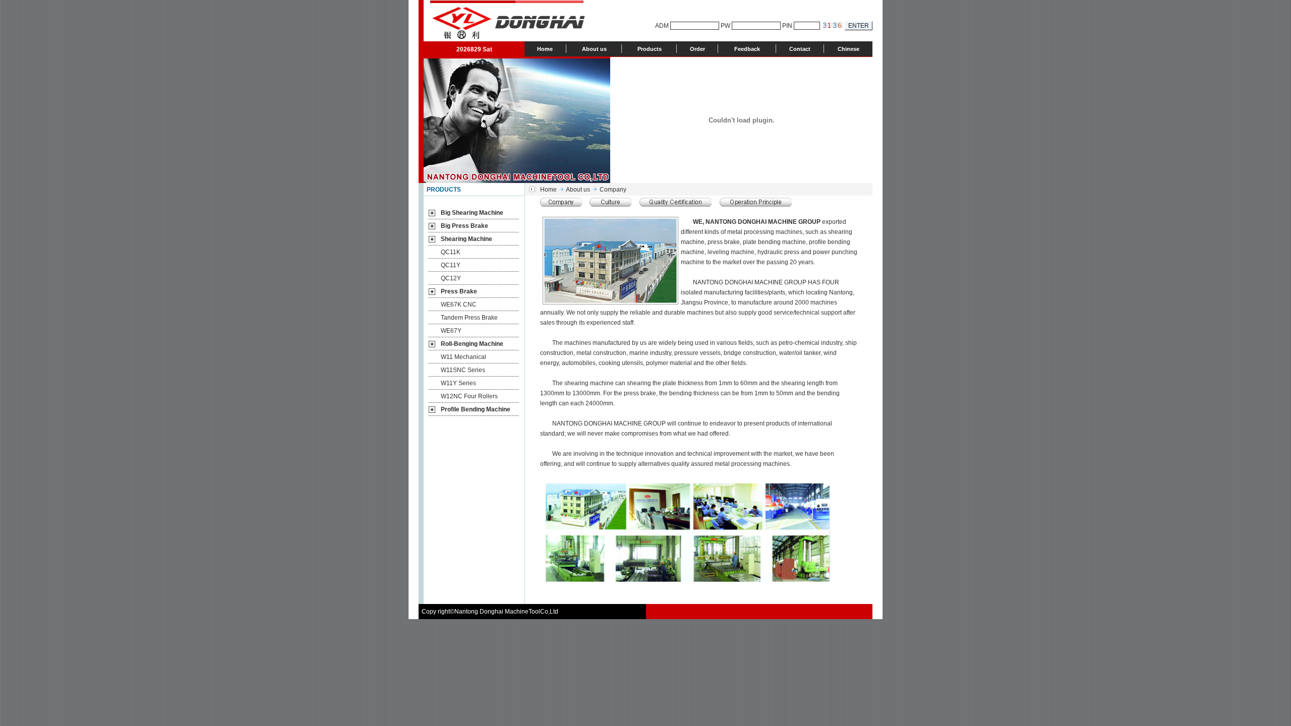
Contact (799, 49)
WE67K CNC (459, 304)
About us (594, 49)
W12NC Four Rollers (469, 396)
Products (649, 49)
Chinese (848, 49)
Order (697, 49)
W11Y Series (458, 383)
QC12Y (451, 278)
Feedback (747, 49)
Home (545, 49)
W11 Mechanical (463, 356)
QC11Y (450, 265)
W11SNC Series (463, 370)
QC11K (450, 252)
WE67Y (451, 330)
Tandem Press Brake (469, 317)
